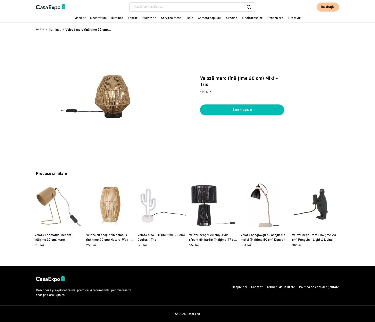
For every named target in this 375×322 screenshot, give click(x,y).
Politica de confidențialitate (319, 287)
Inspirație (328, 7)
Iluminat (117, 18)
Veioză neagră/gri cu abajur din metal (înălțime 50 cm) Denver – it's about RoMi (264, 237)
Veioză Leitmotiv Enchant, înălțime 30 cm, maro (53, 237)
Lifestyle (294, 18)
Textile (133, 18)
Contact (257, 287)
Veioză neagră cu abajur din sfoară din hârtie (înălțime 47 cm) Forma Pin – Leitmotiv (213, 237)
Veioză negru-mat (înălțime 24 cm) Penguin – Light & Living (314, 237)
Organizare (275, 18)
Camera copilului (209, 18)
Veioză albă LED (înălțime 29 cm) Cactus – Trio (161, 237)
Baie (190, 18)
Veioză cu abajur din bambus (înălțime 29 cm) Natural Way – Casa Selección (108, 237)
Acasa (40, 29)
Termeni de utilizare (281, 287)
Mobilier (80, 18)
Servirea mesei (171, 18)
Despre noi (239, 287)
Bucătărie (149, 18)
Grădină (231, 18)
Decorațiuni (98, 18)
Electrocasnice (252, 18)
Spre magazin (242, 110)
